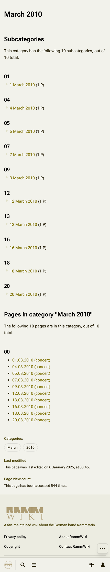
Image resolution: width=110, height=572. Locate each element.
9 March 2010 (22, 177)
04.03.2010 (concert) (31, 366)
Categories (13, 438)
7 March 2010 (22, 154)
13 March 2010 (23, 224)
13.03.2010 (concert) (31, 400)
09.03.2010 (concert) (31, 386)
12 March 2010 (23, 201)
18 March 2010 (23, 271)
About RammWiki (73, 537)
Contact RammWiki (74, 546)
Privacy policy (15, 537)
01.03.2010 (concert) (31, 360)
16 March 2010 (23, 247)
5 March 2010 (22, 131)
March (12, 447)
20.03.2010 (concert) (31, 419)
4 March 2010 (22, 108)
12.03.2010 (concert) (31, 393)
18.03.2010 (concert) (31, 413)
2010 (30, 447)
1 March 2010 (22, 84)
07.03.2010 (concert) (31, 380)
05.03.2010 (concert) (31, 373)
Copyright (12, 546)
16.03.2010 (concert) (31, 406)
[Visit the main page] (8, 565)
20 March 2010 (23, 294)
